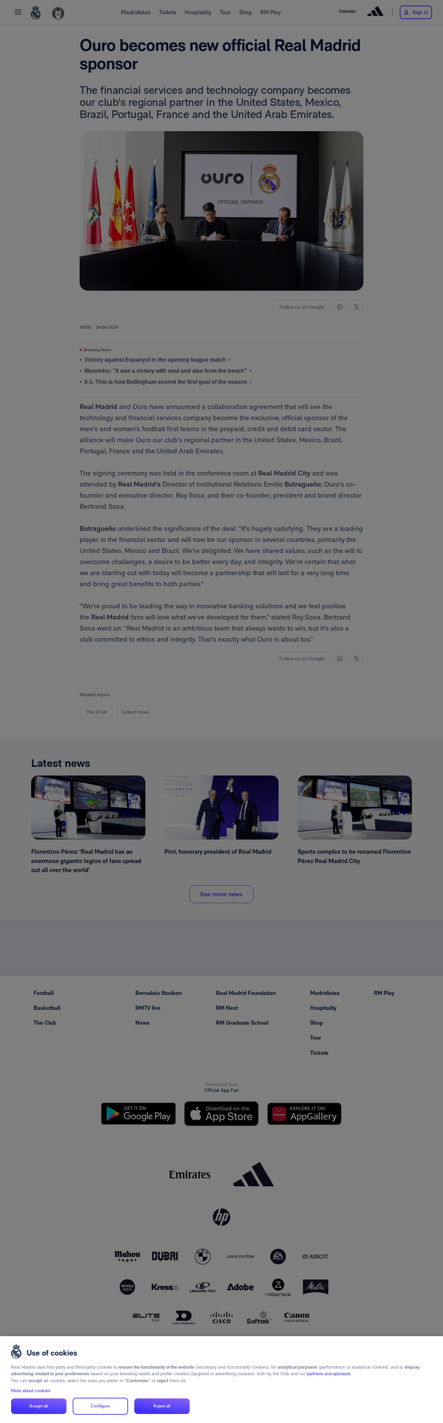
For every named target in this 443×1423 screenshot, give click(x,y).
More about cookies (30, 1390)
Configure (100, 1406)
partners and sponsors (328, 1373)
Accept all (38, 1406)
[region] (221, 1379)
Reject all (161, 1406)
